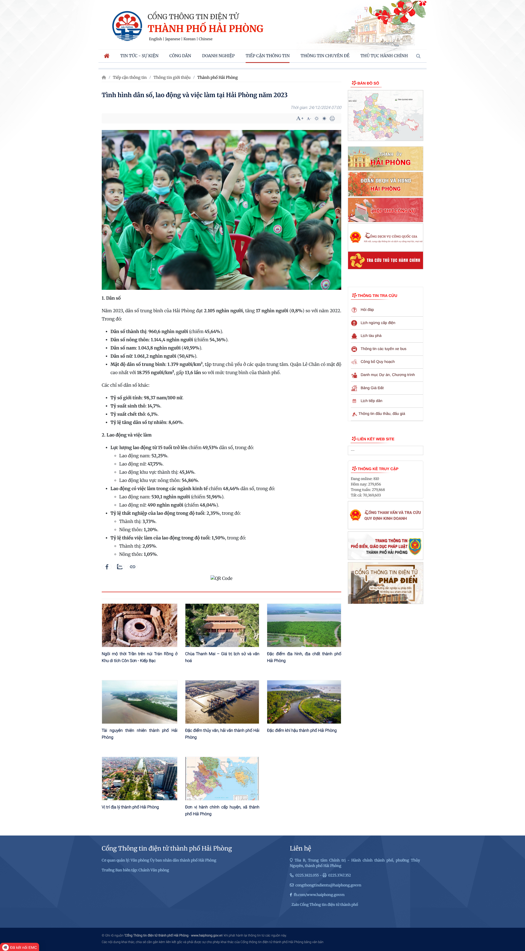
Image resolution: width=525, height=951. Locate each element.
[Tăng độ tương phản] (316, 118)
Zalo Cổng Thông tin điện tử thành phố (324, 904)
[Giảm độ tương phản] (324, 118)
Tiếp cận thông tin (130, 77)
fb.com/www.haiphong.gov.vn (319, 894)
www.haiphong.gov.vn (207, 935)
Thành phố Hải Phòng (205, 29)
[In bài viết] (332, 118)
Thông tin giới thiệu (172, 77)
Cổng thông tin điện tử (193, 16)
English (155, 39)
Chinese (205, 39)
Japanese (172, 39)
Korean (189, 39)
